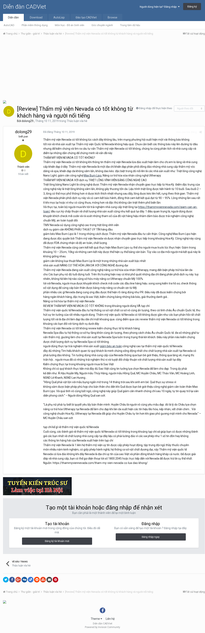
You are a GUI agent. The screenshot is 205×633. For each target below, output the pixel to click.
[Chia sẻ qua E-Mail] (49, 579)
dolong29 (27, 121)
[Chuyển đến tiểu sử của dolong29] (8, 111)
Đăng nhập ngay (151, 537)
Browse (112, 17)
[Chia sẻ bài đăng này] (200, 132)
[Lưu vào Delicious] (30, 579)
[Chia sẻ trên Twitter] (6, 579)
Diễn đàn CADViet (24, 6)
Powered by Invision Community (102, 627)
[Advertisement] (104, 69)
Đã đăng (58, 131)
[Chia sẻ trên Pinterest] (55, 579)
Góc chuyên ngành (102, 25)
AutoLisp (59, 17)
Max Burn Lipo (92, 175)
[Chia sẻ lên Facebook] (12, 579)
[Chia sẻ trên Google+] (18, 579)
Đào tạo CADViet (86, 17)
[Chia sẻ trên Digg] (24, 579)
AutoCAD (9, 25)
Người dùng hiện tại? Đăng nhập (159, 6)
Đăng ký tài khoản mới (57, 541)
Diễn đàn (13, 17)
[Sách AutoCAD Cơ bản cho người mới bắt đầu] (4, 601)
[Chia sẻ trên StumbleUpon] (43, 579)
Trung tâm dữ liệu (130, 25)
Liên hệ (110, 618)
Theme (95, 618)
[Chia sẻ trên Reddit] (37, 579)
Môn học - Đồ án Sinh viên (69, 25)
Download (36, 17)
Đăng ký (192, 6)
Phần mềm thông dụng (35, 25)
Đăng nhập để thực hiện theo (155, 108)
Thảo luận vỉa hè (77, 121)
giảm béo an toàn (111, 346)
